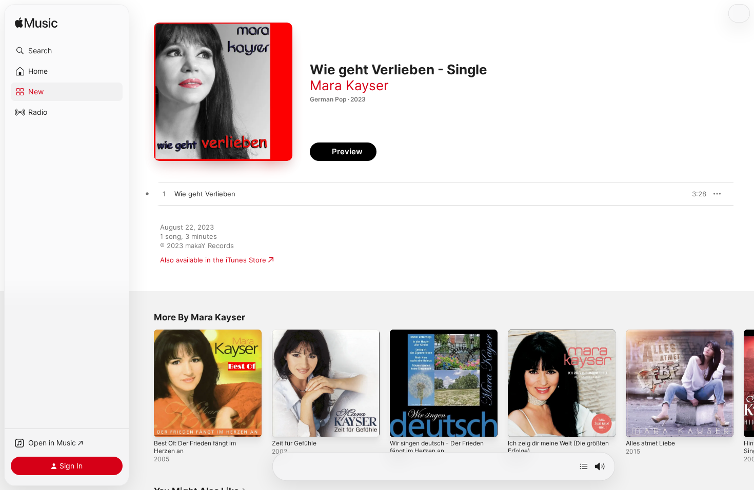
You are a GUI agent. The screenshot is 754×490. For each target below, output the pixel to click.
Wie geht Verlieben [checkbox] (204, 194)
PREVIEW (695, 194)
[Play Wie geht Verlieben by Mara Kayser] (164, 194)
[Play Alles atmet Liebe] (638, 424)
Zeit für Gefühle (297, 334)
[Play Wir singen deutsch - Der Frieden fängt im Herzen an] (402, 424)
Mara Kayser (349, 85)
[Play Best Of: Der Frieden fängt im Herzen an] (166, 424)
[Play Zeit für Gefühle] (284, 424)
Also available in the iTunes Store (213, 260)
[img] (36, 23)
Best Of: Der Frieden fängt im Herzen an (201, 338)
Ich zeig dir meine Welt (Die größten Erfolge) (551, 338)
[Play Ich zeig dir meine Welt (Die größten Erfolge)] (520, 424)
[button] (66, 50)
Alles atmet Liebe (653, 334)
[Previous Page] (143, 383)
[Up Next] (584, 466)
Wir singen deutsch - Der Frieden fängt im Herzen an (443, 338)
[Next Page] (744, 383)
